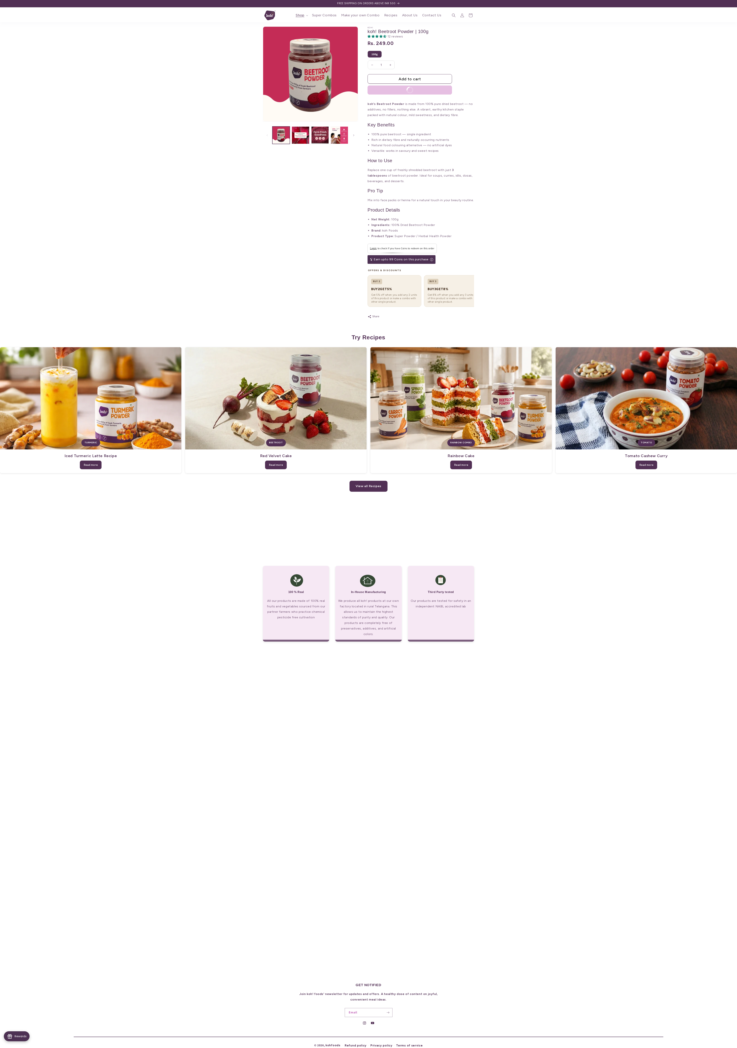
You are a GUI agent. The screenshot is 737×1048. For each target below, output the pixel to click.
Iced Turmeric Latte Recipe (90, 455)
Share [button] (375, 316)
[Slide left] (267, 135)
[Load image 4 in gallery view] (339, 135)
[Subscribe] (388, 1012)
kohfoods (333, 1045)
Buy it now (394, 89)
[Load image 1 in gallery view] (281, 135)
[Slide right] (353, 135)
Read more (91, 465)
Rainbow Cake (461, 455)
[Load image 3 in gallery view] (320, 135)
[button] (301, 15)
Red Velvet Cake (276, 455)
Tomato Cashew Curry (646, 455)
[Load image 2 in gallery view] (300, 135)
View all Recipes (368, 486)
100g (375, 54)
